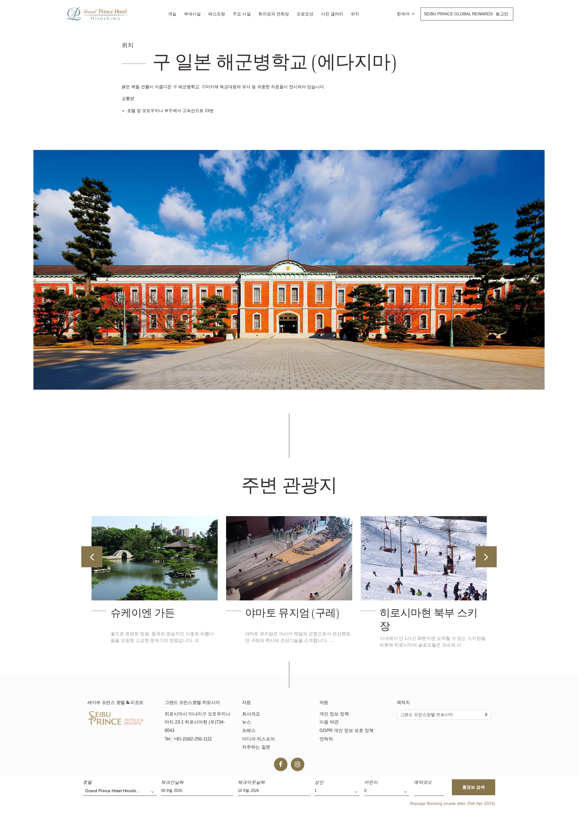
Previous (91, 556)
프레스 (249, 730)
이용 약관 (329, 721)
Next (486, 556)
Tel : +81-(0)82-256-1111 (188, 738)
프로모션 (305, 13)
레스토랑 (216, 13)
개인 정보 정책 (334, 713)
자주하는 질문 (256, 746)
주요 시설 (242, 13)
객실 (172, 13)
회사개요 (251, 713)
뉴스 (246, 721)
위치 (355, 13)
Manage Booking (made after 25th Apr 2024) (452, 803)
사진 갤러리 (332, 13)
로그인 (502, 13)
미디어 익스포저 (258, 738)
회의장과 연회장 (273, 13)
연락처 (326, 738)
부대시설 (192, 13)
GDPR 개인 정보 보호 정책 (346, 730)
